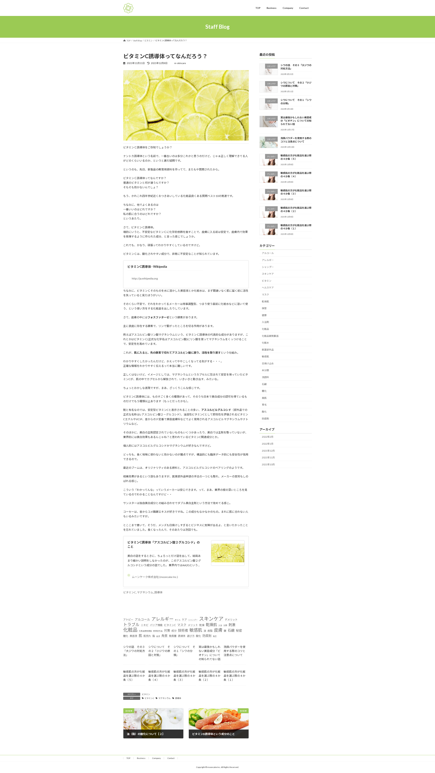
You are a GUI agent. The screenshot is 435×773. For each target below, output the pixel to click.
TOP (128, 758)
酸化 (198, 635)
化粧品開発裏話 (145, 631)
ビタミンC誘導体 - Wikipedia (147, 266)
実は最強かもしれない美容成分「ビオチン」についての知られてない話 (296, 120)
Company (156, 758)
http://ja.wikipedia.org (145, 278)
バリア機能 (156, 624)
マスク (181, 625)
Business (141, 758)
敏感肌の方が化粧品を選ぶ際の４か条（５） (134, 675)
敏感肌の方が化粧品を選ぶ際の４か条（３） (184, 675)
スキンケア (211, 618)
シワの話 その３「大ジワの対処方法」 (134, 651)
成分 (174, 630)
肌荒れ (147, 635)
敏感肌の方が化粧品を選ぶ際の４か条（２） (209, 675)
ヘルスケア (268, 287)
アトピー (128, 619)
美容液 (133, 635)
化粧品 (130, 630)
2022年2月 (267, 436)
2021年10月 (268, 464)
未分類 (265, 370)
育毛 (264, 404)
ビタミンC (129, 592)
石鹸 (231, 630)
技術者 (183, 630)
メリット (193, 624)
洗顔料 (265, 377)
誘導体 (158, 592)
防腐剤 (207, 636)
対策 (167, 630)
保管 (264, 308)
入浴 (220, 625)
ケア (184, 619)
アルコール (142, 619)
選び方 (191, 635)
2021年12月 (268, 450)
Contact (171, 758)
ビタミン (146, 694)
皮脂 (210, 630)
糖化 (125, 635)
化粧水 (265, 342)
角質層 (173, 635)
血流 (158, 636)
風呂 (215, 636)
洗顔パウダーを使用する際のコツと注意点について (234, 651)
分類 (225, 625)
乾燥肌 (211, 624)
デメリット (231, 619)
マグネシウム (145, 592)
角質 (164, 636)
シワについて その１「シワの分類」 (184, 651)
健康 (264, 315)
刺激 (232, 625)
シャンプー (193, 620)
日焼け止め (268, 363)
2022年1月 (267, 443)
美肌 (264, 397)
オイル (177, 620)
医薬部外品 (158, 631)
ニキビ (145, 624)
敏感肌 (195, 630)
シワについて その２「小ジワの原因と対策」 (159, 651)
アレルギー (162, 619)
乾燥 (201, 624)
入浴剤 (265, 322)
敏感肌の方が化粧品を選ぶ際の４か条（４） (159, 675)
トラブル (131, 624)
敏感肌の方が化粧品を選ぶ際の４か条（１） (234, 675)
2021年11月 (268, 457)
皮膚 (218, 630)
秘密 (239, 630)
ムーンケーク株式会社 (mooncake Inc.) (155, 576)
